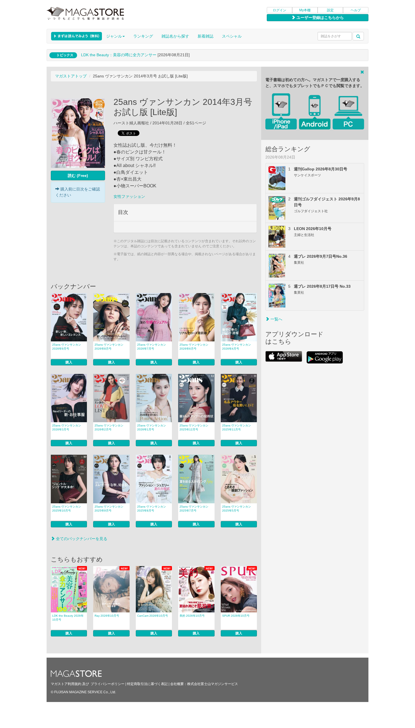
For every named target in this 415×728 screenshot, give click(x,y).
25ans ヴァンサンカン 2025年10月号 (66, 508)
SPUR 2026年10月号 (236, 615)
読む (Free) (78, 175)
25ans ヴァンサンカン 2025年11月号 (236, 427)
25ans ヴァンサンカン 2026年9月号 (66, 346)
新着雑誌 (205, 36)
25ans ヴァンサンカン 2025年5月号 (236, 508)
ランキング (143, 36)
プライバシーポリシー (107, 684)
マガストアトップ (71, 76)
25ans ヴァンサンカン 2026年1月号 (151, 427)
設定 (330, 10)
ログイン (279, 10)
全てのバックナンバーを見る (81, 538)
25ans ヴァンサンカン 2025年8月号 (151, 508)
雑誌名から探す (175, 36)
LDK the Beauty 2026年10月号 (68, 617)
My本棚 (305, 10)
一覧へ (275, 319)
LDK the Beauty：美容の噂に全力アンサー (118, 55)
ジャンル (114, 36)
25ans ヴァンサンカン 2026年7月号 (151, 346)
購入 (68, 362)
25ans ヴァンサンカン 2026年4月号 (236, 346)
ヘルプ (356, 10)
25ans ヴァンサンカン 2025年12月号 (194, 427)
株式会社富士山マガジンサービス (212, 684)
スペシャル (232, 36)
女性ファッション (129, 196)
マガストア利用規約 (66, 684)
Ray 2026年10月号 (107, 615)
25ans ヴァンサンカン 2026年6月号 (194, 346)
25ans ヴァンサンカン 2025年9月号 (109, 508)
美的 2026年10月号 (192, 615)
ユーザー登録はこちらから (319, 17)
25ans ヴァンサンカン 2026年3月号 (66, 427)
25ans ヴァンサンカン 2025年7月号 (194, 508)
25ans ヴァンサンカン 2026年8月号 (109, 346)
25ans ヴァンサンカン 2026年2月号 (109, 427)
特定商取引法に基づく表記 (147, 684)
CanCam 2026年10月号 (152, 615)
